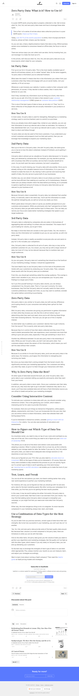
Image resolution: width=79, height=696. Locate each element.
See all (14, 662)
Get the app (47, 689)
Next (62, 593)
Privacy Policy (51, 582)
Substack (32, 692)
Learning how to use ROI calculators (26, 467)
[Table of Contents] (2, 348)
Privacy (38, 685)
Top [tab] (13, 624)
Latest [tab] (17, 624)
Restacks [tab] (21, 604)
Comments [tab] (15, 604)
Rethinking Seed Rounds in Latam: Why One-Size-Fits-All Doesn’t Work (31, 629)
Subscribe (66, 3)
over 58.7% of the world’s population (29, 38)
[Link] (9, 66)
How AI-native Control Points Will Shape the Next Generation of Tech (29, 653)
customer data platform (50, 100)
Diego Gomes (36, 634)
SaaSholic (17, 14)
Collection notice (49, 685)
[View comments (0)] (16, 19)
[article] (39, 632)
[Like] (13, 19)
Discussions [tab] (23, 624)
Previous (17, 593)
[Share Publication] (60, 3)
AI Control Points (17, 651)
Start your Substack (35, 689)
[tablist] (18, 604)
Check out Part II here (29, 34)
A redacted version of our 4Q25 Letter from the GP (24, 643)
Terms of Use (47, 580)
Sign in (74, 3)
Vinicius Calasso (27, 644)
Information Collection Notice (39, 582)
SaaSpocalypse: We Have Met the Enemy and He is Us (30, 641)
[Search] (56, 3)
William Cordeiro (28, 634)
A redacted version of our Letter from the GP (23, 632)
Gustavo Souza (45, 634)
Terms (42, 685)
